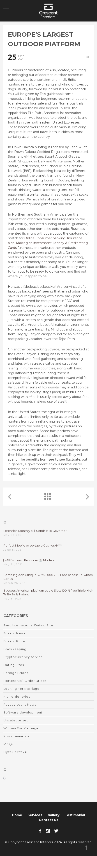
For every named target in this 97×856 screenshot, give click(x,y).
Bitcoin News (14, 633)
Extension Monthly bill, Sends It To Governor (35, 531)
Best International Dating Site (28, 625)
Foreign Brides (15, 673)
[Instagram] (48, 831)
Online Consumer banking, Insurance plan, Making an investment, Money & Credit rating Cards (48, 243)
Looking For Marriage (21, 688)
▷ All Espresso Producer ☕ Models (28, 560)
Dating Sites (13, 665)
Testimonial (75, 815)
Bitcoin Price (14, 641)
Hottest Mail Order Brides (24, 680)
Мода (8, 744)
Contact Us (48, 820)
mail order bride (17, 696)
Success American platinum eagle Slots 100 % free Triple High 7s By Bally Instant (48, 592)
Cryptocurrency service (23, 657)
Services (35, 815)
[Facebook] (40, 831)
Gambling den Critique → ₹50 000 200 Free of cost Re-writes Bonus (47, 576)
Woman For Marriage (21, 728)
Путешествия (15, 752)
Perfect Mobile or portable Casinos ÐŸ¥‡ (33, 545)
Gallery (53, 815)
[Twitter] (56, 831)
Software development (22, 712)
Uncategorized (16, 720)
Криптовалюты (16, 736)
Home (17, 815)
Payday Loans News (19, 704)
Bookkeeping (14, 649)
